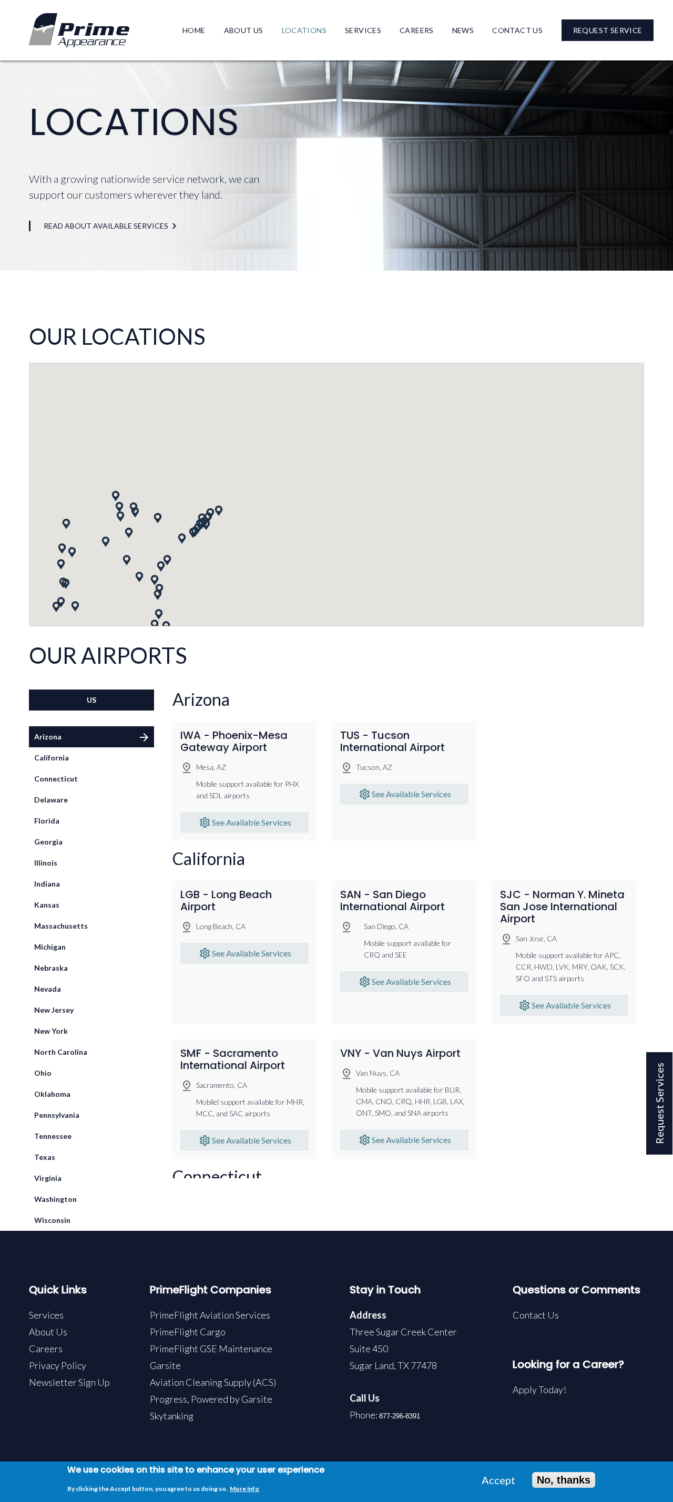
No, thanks (563, 1480)
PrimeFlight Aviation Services (210, 1315)
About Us (243, 30)
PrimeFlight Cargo (188, 1332)
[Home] (79, 29)
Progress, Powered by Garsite (211, 1399)
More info (244, 1488)
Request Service (608, 30)
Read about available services (106, 225)
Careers (417, 30)
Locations (304, 30)
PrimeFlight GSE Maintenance (211, 1348)
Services (363, 30)
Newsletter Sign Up (69, 1382)
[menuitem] (194, 30)
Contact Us (517, 30)
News (463, 30)
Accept (498, 1480)
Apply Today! (539, 1389)
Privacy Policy (57, 1365)
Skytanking (171, 1416)
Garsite (165, 1365)
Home (194, 30)
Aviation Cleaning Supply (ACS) (213, 1382)
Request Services (659, 1103)
